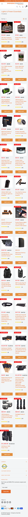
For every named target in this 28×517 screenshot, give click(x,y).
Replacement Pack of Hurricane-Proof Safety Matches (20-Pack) (6, 380)
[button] (25, 7)
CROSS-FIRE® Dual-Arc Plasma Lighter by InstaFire (6, 193)
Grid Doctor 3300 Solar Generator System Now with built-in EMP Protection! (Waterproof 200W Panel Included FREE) (20, 382)
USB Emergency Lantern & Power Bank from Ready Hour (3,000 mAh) (20, 102)
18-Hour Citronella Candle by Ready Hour (20, 132)
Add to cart (7, 46)
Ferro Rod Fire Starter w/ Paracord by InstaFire (20, 193)
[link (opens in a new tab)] (4, 464)
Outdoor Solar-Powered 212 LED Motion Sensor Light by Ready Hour (20, 163)
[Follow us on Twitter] (5, 502)
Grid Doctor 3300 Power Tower (5, 447)
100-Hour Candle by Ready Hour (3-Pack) (6, 38)
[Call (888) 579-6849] (20, 6)
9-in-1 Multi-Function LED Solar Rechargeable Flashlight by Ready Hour (6, 69)
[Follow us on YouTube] (7, 502)
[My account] (22, 6)
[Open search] (17, 6)
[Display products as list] (26, 18)
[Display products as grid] (23, 18)
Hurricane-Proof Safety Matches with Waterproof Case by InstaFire (6, 163)
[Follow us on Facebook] (2, 502)
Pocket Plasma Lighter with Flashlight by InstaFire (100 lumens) (21, 224)
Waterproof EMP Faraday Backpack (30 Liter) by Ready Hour (6, 285)
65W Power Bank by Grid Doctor (20, 253)
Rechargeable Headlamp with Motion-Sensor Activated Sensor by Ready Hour (6, 318)
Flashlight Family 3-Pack (20, 415)
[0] (25, 7)
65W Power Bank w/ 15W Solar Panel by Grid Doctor (6, 133)
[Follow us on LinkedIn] (10, 502)
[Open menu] (2, 3)
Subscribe (6, 491)
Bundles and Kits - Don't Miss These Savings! (14, 0)
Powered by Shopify (5, 514)
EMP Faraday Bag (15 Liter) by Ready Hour (20, 283)
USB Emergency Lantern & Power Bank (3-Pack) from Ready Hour (6, 417)
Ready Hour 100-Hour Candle (20, 38)
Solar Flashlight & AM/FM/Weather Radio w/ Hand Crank (6, 101)
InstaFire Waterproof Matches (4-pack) (6, 223)
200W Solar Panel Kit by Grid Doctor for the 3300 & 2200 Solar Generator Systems (20, 317)
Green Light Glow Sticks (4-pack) (19, 67)
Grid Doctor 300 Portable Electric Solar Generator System (7, 254)
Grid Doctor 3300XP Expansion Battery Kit (6, 349)
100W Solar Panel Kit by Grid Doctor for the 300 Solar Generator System (20, 351)
